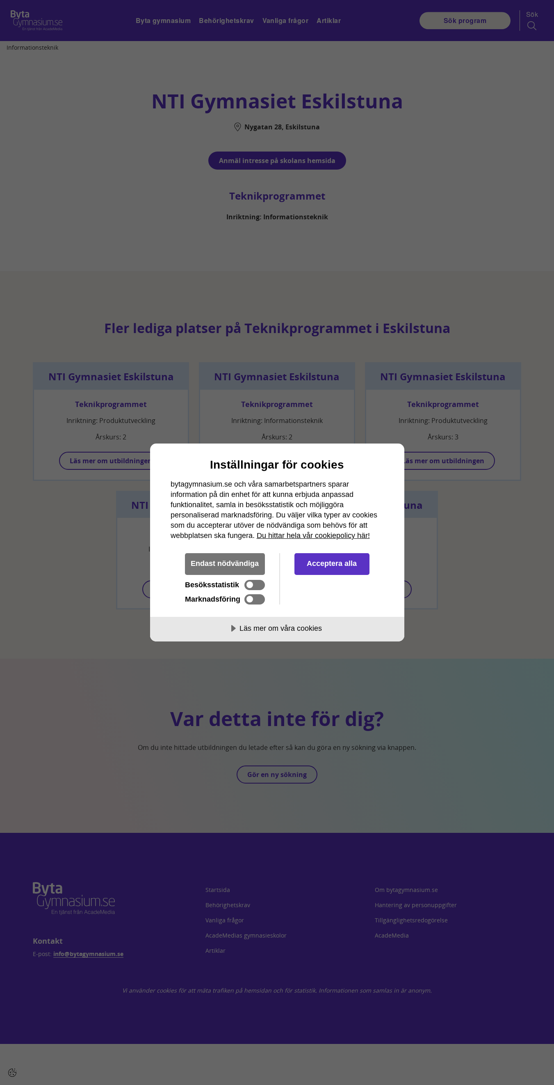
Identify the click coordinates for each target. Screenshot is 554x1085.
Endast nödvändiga (225, 563)
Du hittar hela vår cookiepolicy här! (313, 535)
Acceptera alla (332, 563)
